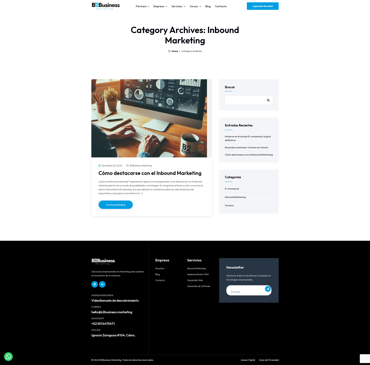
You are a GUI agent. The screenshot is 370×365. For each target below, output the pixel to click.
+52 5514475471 (103, 324)
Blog (208, 6)
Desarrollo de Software (198, 286)
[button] (8, 356)
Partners (141, 6)
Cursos (194, 6)
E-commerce (232, 188)
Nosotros (159, 268)
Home (174, 51)
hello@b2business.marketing (111, 312)
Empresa (159, 6)
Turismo (229, 205)
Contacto (221, 6)
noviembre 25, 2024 (111, 165)
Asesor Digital (248, 359)
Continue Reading (115, 204)
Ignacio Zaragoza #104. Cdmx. (113, 335)
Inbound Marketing (235, 197)
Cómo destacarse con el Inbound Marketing (150, 173)
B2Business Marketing (140, 165)
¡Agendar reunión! (263, 6)
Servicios (177, 6)
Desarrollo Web (195, 280)
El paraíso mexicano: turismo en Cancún (246, 147)
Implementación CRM (198, 274)
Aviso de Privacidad (269, 359)
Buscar (230, 87)
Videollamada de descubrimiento (115, 300)
